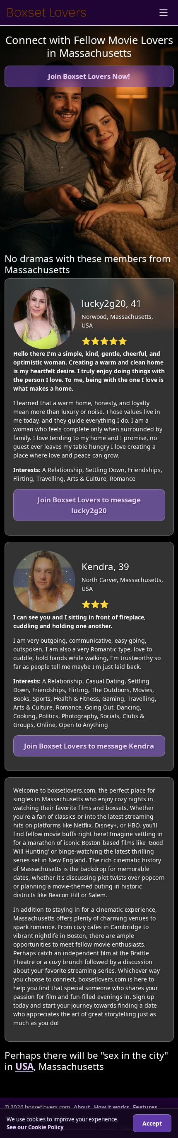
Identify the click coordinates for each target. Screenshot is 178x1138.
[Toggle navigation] (163, 12)
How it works (111, 1107)
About (82, 1107)
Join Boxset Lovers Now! (89, 76)
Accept (152, 1123)
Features (145, 1107)
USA (24, 1066)
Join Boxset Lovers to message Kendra (89, 746)
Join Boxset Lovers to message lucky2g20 (89, 505)
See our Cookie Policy (35, 1127)
